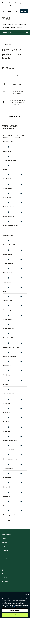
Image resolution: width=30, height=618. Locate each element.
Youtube (6, 581)
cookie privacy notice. (9, 606)
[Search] (24, 19)
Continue (23, 11)
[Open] (27, 19)
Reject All (15, 615)
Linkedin (6, 574)
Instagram (6, 577)
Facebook (6, 570)
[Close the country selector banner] (28, 3)
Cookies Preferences (15, 610)
